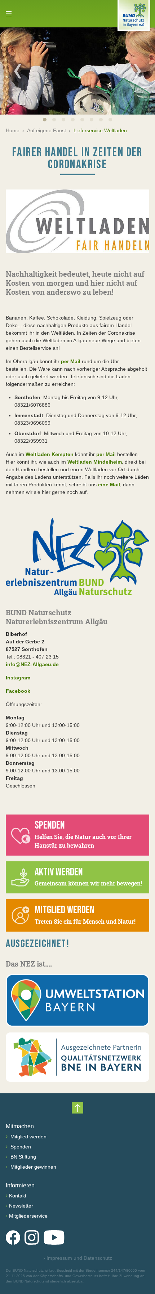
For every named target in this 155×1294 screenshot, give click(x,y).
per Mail (70, 361)
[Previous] (18, 71)
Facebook (18, 691)
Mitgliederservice (28, 1216)
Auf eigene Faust (46, 130)
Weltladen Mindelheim (94, 462)
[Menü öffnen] (8, 13)
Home (12, 130)
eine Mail (109, 484)
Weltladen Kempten (50, 454)
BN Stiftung (22, 1157)
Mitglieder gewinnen (32, 1167)
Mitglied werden (27, 1136)
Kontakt (17, 1196)
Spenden (20, 1147)
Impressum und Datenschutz (77, 1258)
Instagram (18, 678)
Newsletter (21, 1206)
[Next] (137, 71)
